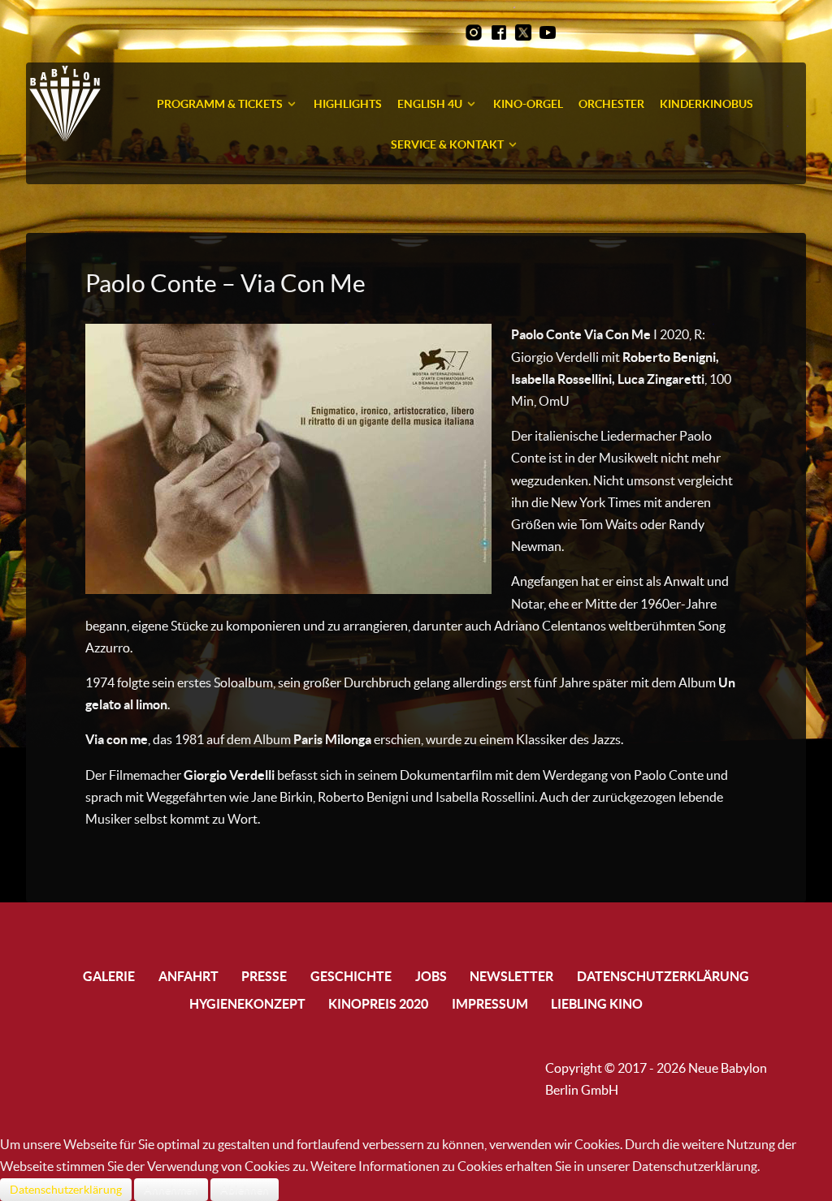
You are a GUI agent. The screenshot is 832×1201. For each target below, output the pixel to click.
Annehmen (171, 1189)
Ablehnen (244, 1189)
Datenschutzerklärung (66, 1189)
